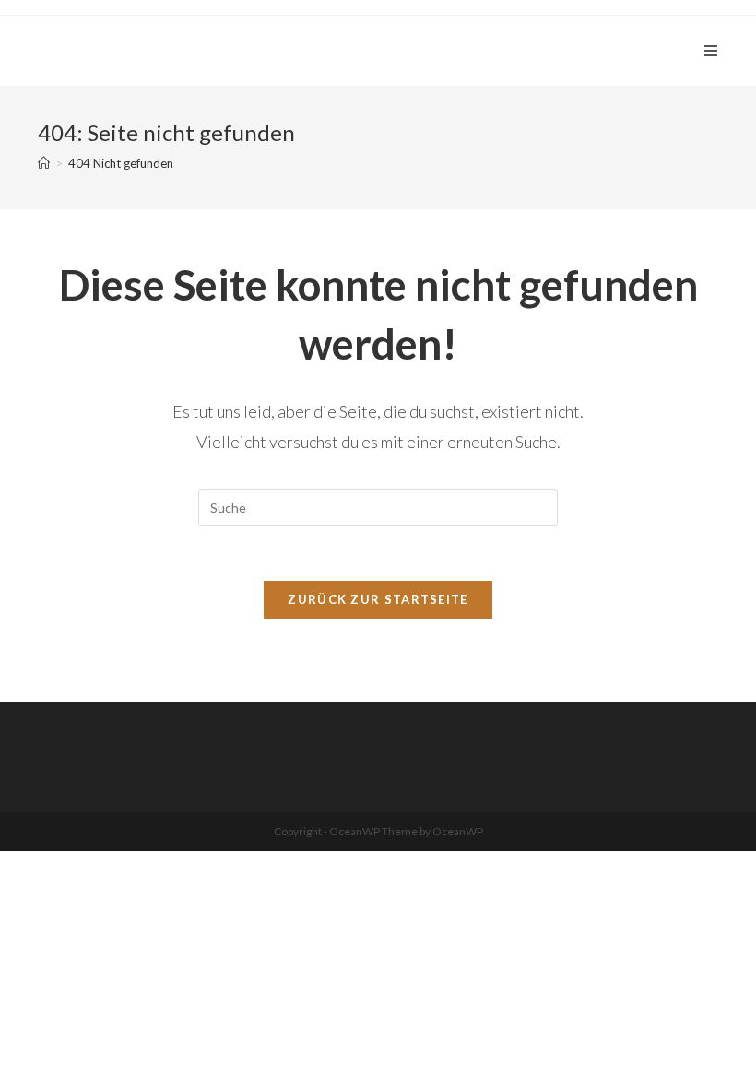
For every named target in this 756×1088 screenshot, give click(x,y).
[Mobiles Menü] (711, 51)
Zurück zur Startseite (377, 599)
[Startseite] (44, 163)
